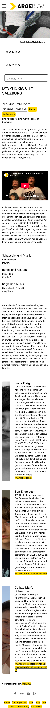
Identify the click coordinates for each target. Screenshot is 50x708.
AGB (44, 702)
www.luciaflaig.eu (23, 477)
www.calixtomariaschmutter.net (30, 663)
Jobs (31, 702)
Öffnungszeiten (19, 702)
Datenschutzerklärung (18, 706)
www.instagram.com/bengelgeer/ (31, 573)
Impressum (36, 706)
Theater (32, 109)
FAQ (38, 702)
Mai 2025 (26, 683)
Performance (9, 114)
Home (7, 702)
